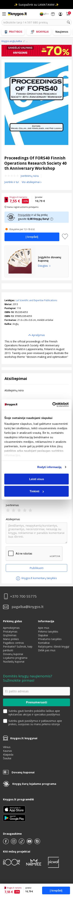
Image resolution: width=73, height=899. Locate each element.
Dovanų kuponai (13, 654)
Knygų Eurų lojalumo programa (34, 784)
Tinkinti (34, 491)
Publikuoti (36, 568)
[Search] (68, 22)
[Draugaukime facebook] (6, 843)
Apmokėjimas (11, 628)
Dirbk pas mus (46, 650)
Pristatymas (10, 631)
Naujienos (61, 31)
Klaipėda (8, 754)
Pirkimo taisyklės (48, 631)
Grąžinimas (9, 635)
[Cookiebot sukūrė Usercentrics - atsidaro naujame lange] (52, 404)
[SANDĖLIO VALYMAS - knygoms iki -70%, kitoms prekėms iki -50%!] (36, 51)
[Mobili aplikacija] (14, 817)
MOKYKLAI (42, 31)
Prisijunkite (24, 215)
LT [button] (45, 14)
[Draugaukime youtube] (30, 843)
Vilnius (6, 747)
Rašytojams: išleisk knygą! (53, 646)
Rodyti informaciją (49, 467)
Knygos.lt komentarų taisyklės (39, 578)
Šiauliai (7, 758)
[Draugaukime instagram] (14, 843)
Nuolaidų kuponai (13, 661)
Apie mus (43, 628)
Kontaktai (44, 643)
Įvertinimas (12, 505)
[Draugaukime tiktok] (22, 843)
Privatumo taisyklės (50, 639)
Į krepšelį (56, 890)
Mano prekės (11, 639)
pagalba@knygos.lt (28, 607)
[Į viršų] (65, 872)
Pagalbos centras (13, 643)
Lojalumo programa (15, 658)
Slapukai (43, 635)
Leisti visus (36, 478)
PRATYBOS (15, 31)
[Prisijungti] (60, 14)
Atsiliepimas (13, 519)
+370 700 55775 (23, 596)
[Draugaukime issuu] (37, 843)
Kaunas (7, 751)
